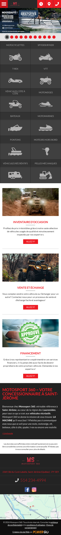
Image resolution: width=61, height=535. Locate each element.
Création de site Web (21, 532)
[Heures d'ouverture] (41, 4)
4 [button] (21, 37)
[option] (30, 20)
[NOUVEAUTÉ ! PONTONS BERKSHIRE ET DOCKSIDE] (30, 20)
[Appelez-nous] (57, 4)
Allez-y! (30, 241)
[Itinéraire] (49, 4)
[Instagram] (34, 489)
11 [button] (54, 37)
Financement (30, 353)
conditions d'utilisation (36, 525)
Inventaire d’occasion (30, 222)
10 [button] (49, 37)
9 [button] (44, 37)
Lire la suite (7, 433)
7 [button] (35, 37)
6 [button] (30, 37)
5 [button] (25, 37)
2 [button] (11, 37)
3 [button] (16, 37)
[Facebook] (27, 489)
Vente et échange (30, 287)
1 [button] (7, 37)
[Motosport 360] (22, 4)
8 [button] (39, 37)
